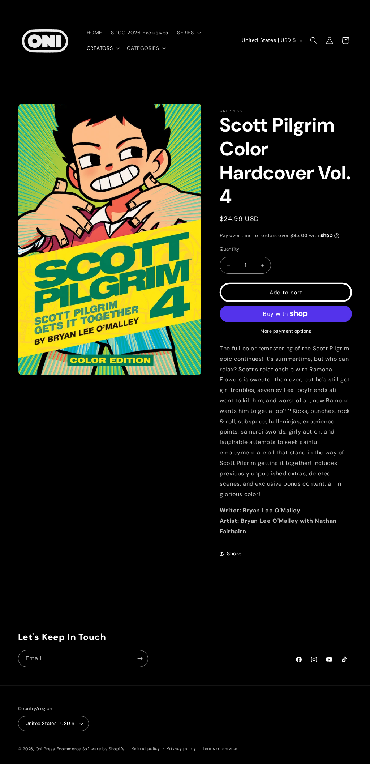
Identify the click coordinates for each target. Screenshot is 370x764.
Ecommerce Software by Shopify (91, 748)
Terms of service (220, 748)
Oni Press (45, 748)
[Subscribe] (140, 658)
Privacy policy (181, 748)
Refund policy (146, 748)
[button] (188, 32)
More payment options (286, 331)
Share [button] (234, 553)
